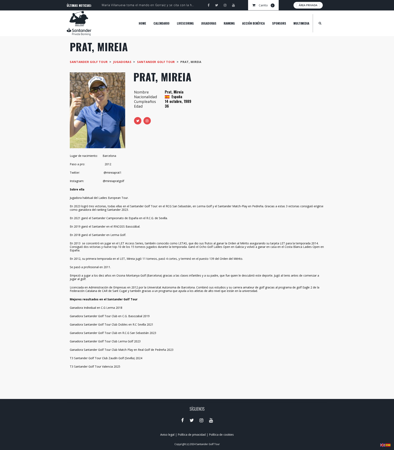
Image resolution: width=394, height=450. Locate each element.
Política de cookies (221, 434)
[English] (383, 445)
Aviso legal (167, 434)
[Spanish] (388, 445)
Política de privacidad (192, 434)
